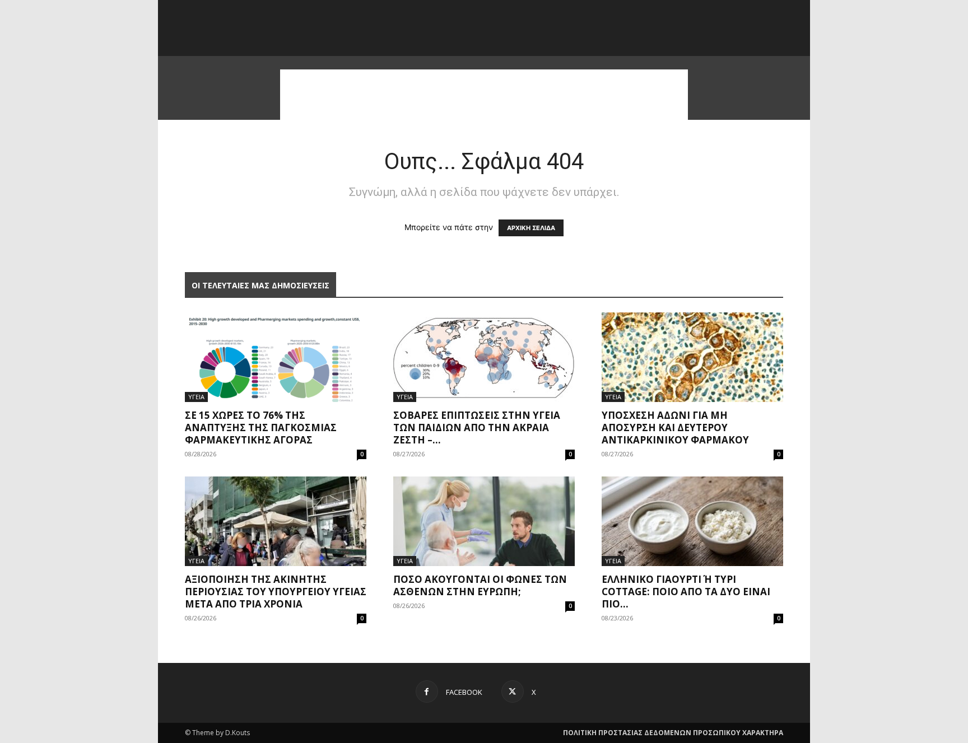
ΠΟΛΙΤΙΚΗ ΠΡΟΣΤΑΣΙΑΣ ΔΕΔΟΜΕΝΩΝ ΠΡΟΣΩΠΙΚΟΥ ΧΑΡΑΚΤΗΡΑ (673, 732)
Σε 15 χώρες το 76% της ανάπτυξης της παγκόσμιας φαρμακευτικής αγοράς (261, 427)
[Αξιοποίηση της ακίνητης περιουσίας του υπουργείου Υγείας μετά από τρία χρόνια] (275, 521)
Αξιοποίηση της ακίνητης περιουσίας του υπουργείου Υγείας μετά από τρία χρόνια (275, 591)
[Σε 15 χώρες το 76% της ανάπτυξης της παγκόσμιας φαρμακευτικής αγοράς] (275, 357)
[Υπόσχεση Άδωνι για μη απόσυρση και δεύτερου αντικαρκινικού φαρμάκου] (692, 357)
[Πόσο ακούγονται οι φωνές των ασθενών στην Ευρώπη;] (484, 521)
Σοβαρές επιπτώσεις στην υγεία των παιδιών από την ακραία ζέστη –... (476, 427)
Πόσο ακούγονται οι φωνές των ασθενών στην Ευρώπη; (480, 585)
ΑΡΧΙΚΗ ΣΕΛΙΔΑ (531, 228)
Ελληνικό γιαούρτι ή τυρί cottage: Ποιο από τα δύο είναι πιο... (686, 591)
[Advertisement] (484, 94)
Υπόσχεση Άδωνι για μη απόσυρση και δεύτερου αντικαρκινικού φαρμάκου (675, 427)
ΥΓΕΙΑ (196, 396)
